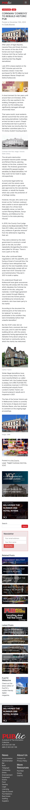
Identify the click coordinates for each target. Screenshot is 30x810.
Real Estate (6, 796)
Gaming (5, 784)
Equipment (6, 777)
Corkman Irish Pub (19, 463)
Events (4, 780)
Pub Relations (7, 794)
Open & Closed (7, 791)
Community (6, 770)
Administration (7, 761)
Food (4, 782)
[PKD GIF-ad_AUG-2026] (15, 510)
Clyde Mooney (9, 24)
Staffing (5, 799)
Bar (3, 763)
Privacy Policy (22, 761)
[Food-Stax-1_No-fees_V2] (15, 447)
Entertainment (7, 775)
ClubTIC (20, 776)
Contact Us (21, 758)
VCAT (4, 465)
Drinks (4, 773)
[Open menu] (25, 2)
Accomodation (7, 758)
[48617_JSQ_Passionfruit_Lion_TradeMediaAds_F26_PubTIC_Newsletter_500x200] (15, 87)
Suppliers (5, 801)
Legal (13, 9)
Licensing (5, 789)
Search (4, 523)
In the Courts (6, 9)
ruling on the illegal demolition (13, 226)
